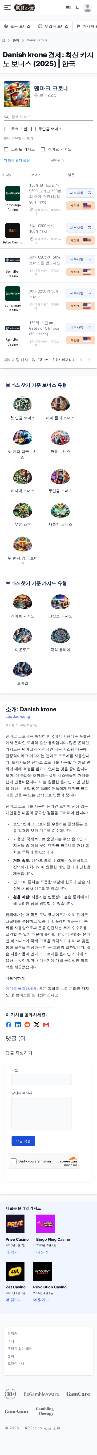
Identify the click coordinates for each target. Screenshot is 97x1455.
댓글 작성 (23, 1141)
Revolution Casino (50, 1287)
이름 (15, 1070)
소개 (11, 1341)
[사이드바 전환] (7, 7)
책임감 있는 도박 (20, 1348)
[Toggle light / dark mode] (77, 7)
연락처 (12, 1333)
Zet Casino (16, 1287)
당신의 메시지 (22, 1093)
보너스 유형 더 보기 (18, 138)
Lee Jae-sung (18, 716)
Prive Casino (17, 1239)
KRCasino (33, 1428)
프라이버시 (16, 1363)
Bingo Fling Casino (53, 1239)
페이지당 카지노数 (20, 359)
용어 (11, 1356)
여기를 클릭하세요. (22, 988)
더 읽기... (13, 1252)
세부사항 (77, 193)
